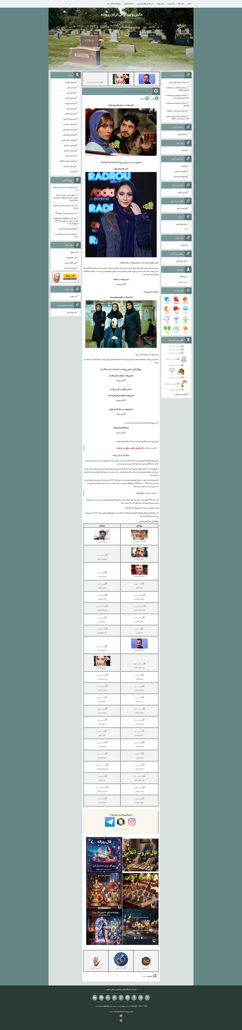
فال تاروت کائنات (71, 98)
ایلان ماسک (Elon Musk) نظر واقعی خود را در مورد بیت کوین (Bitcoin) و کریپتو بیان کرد (66, 221)
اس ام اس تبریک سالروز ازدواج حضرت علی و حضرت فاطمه (178, 117)
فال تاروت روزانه (71, 82)
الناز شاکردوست (139, 610)
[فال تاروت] (141, 855)
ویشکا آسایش (102, 610)
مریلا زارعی (102, 621)
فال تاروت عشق (71, 155)
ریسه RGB (183, 276)
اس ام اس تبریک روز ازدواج (178, 82)
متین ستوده (139, 802)
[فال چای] (141, 927)
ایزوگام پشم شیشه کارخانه (68, 228)
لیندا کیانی (139, 679)
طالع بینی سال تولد (181, 394)
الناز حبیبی (139, 757)
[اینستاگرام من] (127, 998)
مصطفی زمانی (139, 768)
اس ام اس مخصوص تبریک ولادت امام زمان (177, 104)
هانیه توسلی (139, 746)
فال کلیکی (184, 245)
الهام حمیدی (102, 746)
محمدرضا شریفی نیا (139, 541)
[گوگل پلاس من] (107, 998)
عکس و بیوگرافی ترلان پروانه (121, 14)
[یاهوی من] (147, 998)
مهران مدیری (102, 712)
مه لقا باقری (102, 701)
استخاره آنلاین (129, 3)
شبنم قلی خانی (139, 780)
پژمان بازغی (102, 576)
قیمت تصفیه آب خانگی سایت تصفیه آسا (65, 188)
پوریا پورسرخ (102, 650)
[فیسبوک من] (134, 998)
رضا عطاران (102, 780)
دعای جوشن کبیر (181, 224)
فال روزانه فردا (71, 312)
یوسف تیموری (139, 791)
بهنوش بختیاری (139, 599)
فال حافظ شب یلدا (71, 262)
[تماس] (121, 998)
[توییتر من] (114, 998)
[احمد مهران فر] (147, 79)
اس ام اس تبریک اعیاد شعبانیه (177, 110)
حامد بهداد (139, 701)
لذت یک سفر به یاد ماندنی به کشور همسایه (65, 206)
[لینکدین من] (94, 998)
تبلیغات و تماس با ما (113, 3)
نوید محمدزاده (102, 679)
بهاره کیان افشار (139, 667)
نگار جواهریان (102, 632)
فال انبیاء (184, 150)
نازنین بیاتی (102, 724)
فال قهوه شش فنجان (180, 176)
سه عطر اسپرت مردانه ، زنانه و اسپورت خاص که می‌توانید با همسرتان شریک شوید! (65, 197)
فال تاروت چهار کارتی (69, 129)
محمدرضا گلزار (102, 791)
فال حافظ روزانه (71, 257)
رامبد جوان (139, 587)
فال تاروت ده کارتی (70, 150)
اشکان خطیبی (139, 621)
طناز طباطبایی (102, 599)
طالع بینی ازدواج (182, 208)
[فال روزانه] (104, 855)
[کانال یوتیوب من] (101, 998)
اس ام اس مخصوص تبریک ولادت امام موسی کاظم (177, 89)
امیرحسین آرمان (102, 768)
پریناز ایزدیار (139, 724)
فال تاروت (170, 3)
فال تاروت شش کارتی (69, 140)
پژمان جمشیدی (139, 576)
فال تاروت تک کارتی (70, 119)
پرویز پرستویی (102, 559)
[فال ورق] (104, 927)
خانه (189, 3)
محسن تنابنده (102, 690)
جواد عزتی (102, 541)
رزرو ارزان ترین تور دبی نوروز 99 (66, 213)
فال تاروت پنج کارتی (70, 134)
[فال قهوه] (141, 891)
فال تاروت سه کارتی (70, 124)
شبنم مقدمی (102, 757)
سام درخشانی (139, 712)
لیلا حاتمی (139, 632)
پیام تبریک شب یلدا (70, 268)
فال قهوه (184, 166)
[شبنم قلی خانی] (95, 83)
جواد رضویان (139, 559)
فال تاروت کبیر (71, 87)
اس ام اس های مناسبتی (145, 3)
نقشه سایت (113, 1011)
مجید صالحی (102, 802)
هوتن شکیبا (102, 587)
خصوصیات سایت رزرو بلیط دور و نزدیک (66, 235)
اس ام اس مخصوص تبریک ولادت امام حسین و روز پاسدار (177, 96)
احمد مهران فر (139, 650)
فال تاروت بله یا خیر (70, 166)
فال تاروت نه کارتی (70, 145)
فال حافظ (181, 3)
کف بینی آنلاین (182, 192)
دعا (186, 229)
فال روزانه (160, 3)
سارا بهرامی (139, 735)
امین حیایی (102, 735)
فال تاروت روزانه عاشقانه (68, 161)
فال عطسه (73, 296)
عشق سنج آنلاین (181, 260)
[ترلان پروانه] (121, 79)
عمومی (144, 976)
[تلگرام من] (140, 998)
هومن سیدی (139, 690)
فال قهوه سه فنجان (181, 171)
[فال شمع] (104, 891)
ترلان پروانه (102, 667)
